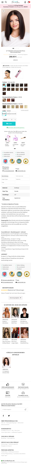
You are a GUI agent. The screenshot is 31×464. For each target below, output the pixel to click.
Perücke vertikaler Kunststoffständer (7, 145)
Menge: (5, 119)
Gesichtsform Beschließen (19, 453)
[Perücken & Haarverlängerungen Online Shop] (15, 2)
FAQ (13, 430)
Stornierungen (4, 444)
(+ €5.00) (12, 97)
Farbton (4, 82)
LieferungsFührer (11, 438)
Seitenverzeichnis (5, 424)
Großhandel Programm (16, 432)
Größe (4, 111)
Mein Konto (17, 430)
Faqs (3, 182)
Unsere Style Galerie (6, 432)
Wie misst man (19, 176)
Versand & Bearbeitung (8, 280)
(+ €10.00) (12, 104)
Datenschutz (20, 422)
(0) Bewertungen (13, 54)
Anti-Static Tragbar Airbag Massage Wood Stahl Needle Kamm (23, 145)
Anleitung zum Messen (13, 451)
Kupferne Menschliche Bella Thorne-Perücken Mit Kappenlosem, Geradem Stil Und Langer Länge (6, 322)
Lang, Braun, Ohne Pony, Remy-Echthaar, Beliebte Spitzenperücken (15, 322)
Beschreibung (5, 176)
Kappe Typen (5, 179)
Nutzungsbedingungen (11, 422)
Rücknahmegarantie (9, 170)
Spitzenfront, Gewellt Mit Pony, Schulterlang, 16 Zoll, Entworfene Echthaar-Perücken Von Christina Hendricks (24, 342)
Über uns (3, 422)
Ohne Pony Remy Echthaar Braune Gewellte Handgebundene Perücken (6, 342)
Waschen (18, 179)
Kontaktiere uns (21, 170)
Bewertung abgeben (23, 54)
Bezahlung (3, 438)
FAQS (18, 168)
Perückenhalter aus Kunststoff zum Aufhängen (15, 145)
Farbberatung (4, 451)
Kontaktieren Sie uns (6, 430)
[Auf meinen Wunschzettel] (3, 10)
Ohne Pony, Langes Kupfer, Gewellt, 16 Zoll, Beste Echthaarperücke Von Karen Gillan (15, 342)
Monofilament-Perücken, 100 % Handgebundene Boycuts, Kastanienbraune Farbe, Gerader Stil (24, 322)
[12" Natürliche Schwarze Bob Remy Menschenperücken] (15, 28)
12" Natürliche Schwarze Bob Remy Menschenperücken (6, 372)
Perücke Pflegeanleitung (6, 453)
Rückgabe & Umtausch (6, 446)
